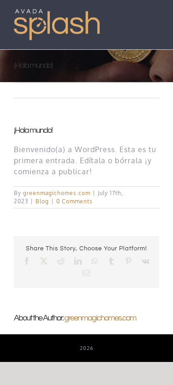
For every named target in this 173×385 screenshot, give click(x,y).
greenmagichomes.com (56, 193)
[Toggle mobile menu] (154, 24)
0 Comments (74, 201)
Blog (42, 201)
